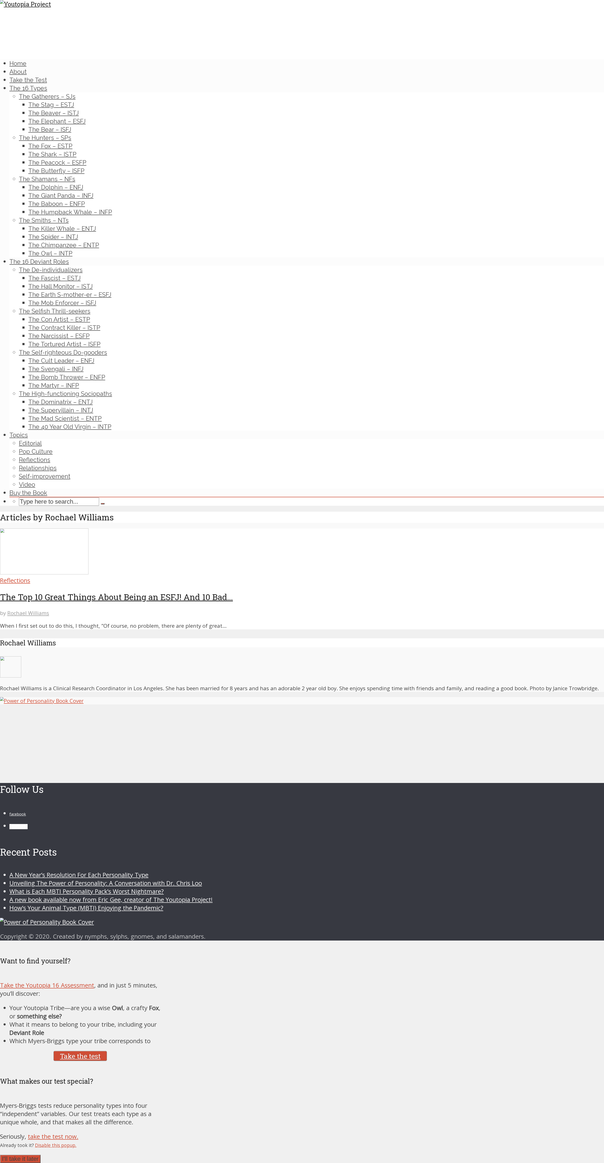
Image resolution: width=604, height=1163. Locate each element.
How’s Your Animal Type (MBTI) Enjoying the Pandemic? (86, 908)
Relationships (38, 468)
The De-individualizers (51, 269)
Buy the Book (28, 492)
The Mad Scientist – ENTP (65, 418)
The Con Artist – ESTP (59, 319)
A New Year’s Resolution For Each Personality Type (78, 875)
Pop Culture (36, 451)
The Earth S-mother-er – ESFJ (69, 294)
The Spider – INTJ (53, 236)
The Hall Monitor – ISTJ (60, 286)
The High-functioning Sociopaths (65, 393)
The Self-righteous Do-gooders (63, 352)
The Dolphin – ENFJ (55, 187)
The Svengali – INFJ (56, 368)
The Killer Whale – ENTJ (62, 228)
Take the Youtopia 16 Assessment (47, 985)
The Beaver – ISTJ (53, 113)
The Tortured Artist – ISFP (64, 344)
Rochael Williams (28, 613)
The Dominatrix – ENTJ (60, 402)
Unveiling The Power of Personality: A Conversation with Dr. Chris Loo (105, 883)
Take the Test (28, 80)
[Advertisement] (141, 737)
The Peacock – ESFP (57, 162)
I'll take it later (20, 1158)
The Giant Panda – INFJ (60, 195)
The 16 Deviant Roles (39, 261)
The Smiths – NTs (44, 220)
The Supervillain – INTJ (60, 410)
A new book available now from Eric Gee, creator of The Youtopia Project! (111, 899)
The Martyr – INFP (53, 385)
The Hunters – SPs (45, 137)
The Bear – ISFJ (49, 129)
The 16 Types (28, 88)
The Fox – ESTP (50, 146)
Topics (18, 435)
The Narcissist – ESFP (59, 335)
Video (27, 484)
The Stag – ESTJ (51, 104)
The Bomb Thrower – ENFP (66, 377)
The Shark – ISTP (52, 154)
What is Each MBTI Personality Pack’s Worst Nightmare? (86, 891)
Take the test (80, 1055)
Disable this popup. (55, 1145)
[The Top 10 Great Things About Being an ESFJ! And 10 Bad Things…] (44, 572)
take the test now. (53, 1136)
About (18, 71)
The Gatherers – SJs (47, 96)
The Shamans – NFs (47, 179)
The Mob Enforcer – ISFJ (62, 302)
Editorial (30, 443)
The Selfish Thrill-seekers (54, 311)
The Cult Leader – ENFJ (61, 360)
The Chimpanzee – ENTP (63, 245)
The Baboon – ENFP (56, 203)
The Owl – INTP (50, 253)
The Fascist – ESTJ (54, 278)
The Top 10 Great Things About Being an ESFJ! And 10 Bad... (116, 596)
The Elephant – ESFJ (57, 121)
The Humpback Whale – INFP (70, 212)
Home (17, 63)
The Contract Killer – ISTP (64, 327)
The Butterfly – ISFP (56, 170)
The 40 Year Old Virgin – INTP (69, 426)
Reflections (34, 459)
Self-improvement (44, 476)
